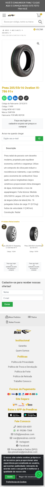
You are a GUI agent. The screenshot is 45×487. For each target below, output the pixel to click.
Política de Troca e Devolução (22, 367)
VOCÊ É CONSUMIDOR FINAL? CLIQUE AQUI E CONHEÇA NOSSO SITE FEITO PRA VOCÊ (22, 6)
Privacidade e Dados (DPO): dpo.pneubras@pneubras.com (23, 450)
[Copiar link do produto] (26, 98)
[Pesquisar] (40, 21)
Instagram (24, 442)
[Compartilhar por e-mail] (20, 98)
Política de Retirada (22, 376)
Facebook (24, 445)
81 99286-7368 (24, 430)
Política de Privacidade (22, 362)
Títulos (34, 317)
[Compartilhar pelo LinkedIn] (15, 98)
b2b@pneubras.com (24, 434)
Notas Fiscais (14, 322)
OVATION (11, 112)
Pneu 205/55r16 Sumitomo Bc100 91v (33, 247)
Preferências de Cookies (16, 482)
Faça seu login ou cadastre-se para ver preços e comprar (22, 123)
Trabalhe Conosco (22, 381)
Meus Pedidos (14, 317)
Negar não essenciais (28, 477)
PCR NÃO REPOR (17, 115)
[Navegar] (3, 245)
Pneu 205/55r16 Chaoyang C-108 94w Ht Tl (11, 247)
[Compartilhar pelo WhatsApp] (4, 98)
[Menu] (4, 15)
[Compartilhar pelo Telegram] (9, 98)
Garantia (22, 346)
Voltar (39, 29)
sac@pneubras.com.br (24, 438)
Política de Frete (22, 371)
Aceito (10, 477)
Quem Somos (22, 350)
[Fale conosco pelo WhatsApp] (38, 474)
